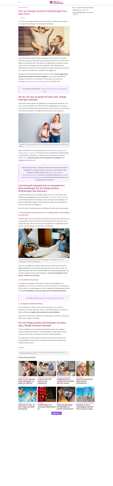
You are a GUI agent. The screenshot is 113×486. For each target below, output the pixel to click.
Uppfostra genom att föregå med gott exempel (48, 298)
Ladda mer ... (56, 413)
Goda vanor (79, 377)
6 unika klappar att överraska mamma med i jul (47, 407)
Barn (58, 403)
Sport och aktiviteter (24, 403)
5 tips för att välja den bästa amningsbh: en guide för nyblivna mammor (26, 381)
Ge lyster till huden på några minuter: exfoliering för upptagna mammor (84, 381)
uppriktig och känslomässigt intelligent (38, 81)
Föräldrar (40, 403)
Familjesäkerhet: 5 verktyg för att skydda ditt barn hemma (65, 381)
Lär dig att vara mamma (63, 377)
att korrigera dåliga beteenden (58, 197)
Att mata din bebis (23, 377)
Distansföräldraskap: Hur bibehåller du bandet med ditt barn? (65, 407)
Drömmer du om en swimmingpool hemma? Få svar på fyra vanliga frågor (85, 407)
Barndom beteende (23, 7)
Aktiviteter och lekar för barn (46, 377)
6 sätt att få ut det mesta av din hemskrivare (44, 381)
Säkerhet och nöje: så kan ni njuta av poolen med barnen (26, 407)
